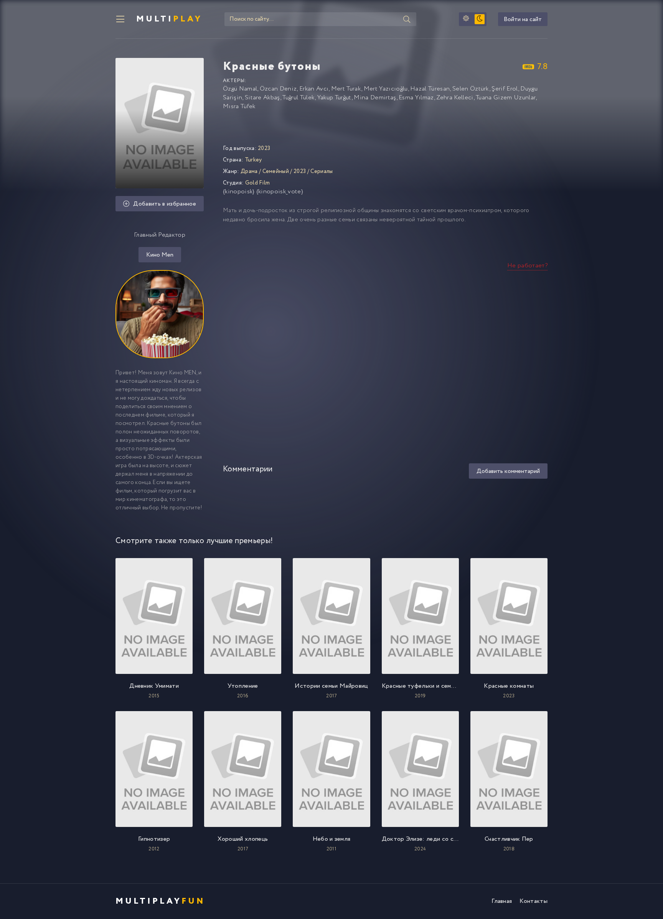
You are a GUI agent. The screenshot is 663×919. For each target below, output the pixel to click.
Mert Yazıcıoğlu (386, 88)
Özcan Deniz (278, 88)
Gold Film (257, 183)
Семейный (275, 171)
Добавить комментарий (508, 471)
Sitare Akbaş (262, 97)
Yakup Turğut (334, 97)
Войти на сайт (523, 19)
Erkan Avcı (313, 88)
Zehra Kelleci (454, 97)
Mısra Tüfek (239, 106)
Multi (169, 19)
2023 (300, 171)
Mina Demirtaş (375, 97)
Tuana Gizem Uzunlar (506, 97)
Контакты (534, 901)
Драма (249, 171)
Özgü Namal (240, 88)
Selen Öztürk (470, 88)
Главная (501, 901)
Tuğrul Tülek (298, 97)
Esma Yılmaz (416, 97)
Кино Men (159, 254)
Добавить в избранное (164, 203)
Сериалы (321, 171)
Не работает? (527, 265)
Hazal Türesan (430, 88)
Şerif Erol (504, 88)
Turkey (253, 160)
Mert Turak (346, 88)
